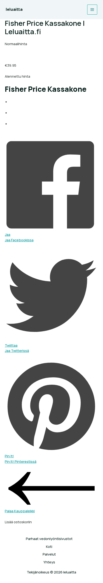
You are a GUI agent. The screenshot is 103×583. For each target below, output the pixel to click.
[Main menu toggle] (92, 10)
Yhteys (49, 562)
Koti (49, 546)
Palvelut (49, 554)
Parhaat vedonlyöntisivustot (49, 538)
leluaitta (14, 9)
